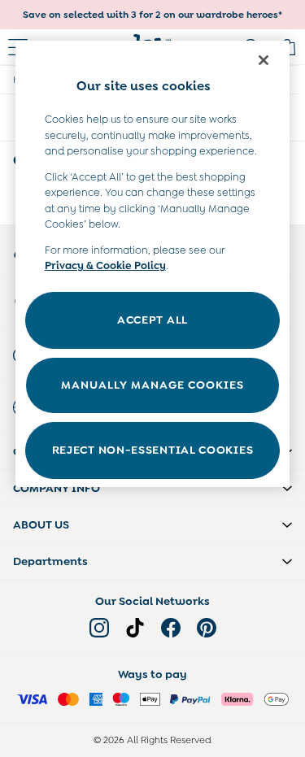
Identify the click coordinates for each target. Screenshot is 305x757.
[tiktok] (135, 628)
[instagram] (99, 628)
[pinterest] (206, 628)
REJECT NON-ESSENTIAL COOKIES (153, 449)
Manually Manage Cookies (152, 384)
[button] (152, 488)
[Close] (263, 60)
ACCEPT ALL (152, 319)
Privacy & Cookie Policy (105, 265)
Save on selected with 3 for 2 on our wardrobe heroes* (152, 14)
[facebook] (171, 628)
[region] (152, 264)
